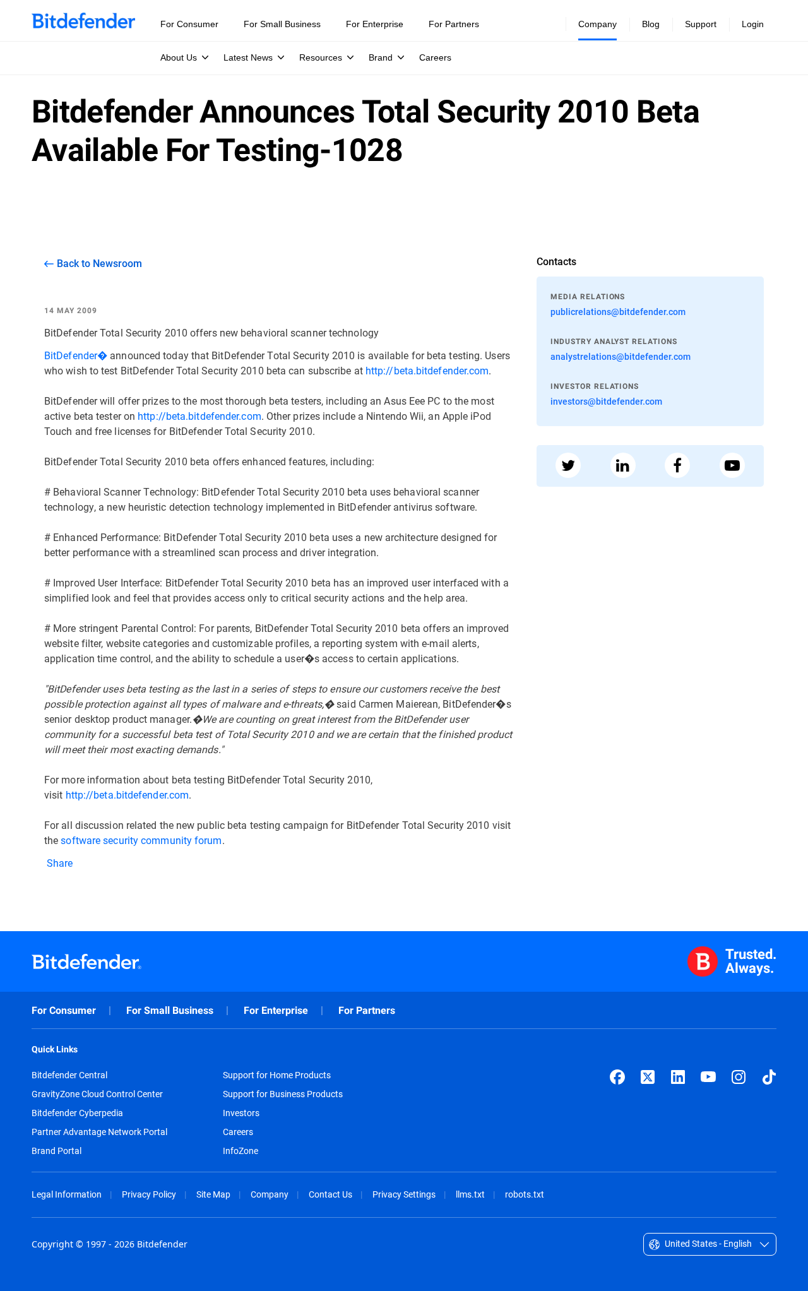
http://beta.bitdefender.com (427, 370)
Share (58, 862)
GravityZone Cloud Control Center (97, 1094)
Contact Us (330, 1194)
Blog (651, 24)
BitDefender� (75, 355)
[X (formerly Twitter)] (647, 1077)
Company (269, 1194)
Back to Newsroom (99, 263)
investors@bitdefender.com (606, 401)
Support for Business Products (283, 1094)
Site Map (213, 1194)
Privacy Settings (404, 1194)
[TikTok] (768, 1077)
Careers (238, 1132)
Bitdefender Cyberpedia (77, 1113)
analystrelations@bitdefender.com (620, 356)
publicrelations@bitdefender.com (618, 312)
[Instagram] (738, 1077)
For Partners (366, 1010)
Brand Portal (56, 1151)
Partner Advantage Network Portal (99, 1132)
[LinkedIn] (678, 1077)
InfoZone (240, 1151)
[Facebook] (617, 1077)
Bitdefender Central (69, 1075)
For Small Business (169, 1010)
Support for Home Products (277, 1075)
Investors (241, 1113)
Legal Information (67, 1194)
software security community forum (141, 840)
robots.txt (524, 1194)
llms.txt (470, 1194)
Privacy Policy (149, 1194)
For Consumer (64, 1010)
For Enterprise (276, 1010)
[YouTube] (708, 1077)
